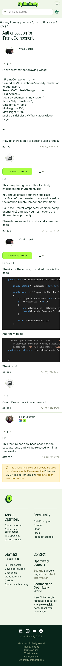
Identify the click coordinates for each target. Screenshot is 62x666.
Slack (37, 532)
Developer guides (15, 568)
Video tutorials (13, 576)
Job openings (12, 535)
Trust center (31, 653)
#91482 (6, 372)
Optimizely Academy (16, 584)
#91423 (6, 230)
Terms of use (31, 649)
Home (4, 22)
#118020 (7, 457)
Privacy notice (31, 646)
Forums (14, 22)
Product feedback (44, 536)
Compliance (31, 656)
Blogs (37, 528)
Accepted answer (17, 171)
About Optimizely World (31, 643)
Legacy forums (31, 22)
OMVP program (42, 521)
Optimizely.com (13, 525)
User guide (11, 572)
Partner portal (13, 564)
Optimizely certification (12, 530)
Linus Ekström (27, 416)
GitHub (9, 580)
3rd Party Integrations (31, 659)
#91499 (6, 408)
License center (13, 539)
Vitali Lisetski (26, 48)
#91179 (6, 146)
